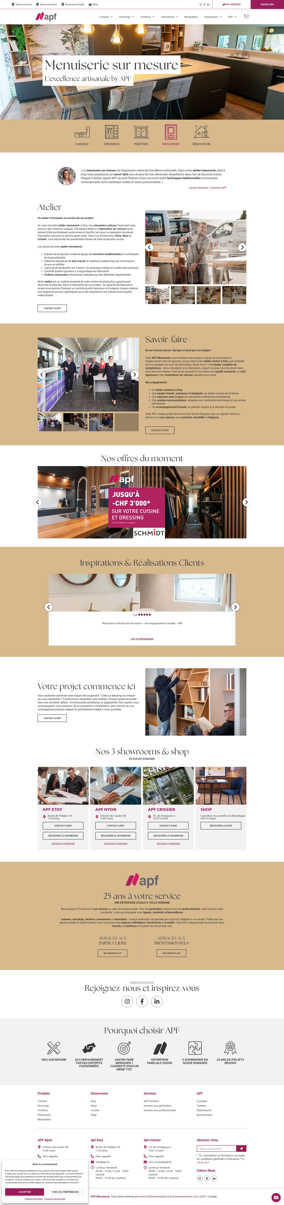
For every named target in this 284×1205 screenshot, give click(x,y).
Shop (94, 1114)
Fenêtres (141, 144)
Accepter (25, 1192)
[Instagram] (201, 4)
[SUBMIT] (242, 1148)
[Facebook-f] (204, 4)
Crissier (95, 1110)
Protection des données (54, 1199)
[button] (149, 247)
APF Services (151, 1100)
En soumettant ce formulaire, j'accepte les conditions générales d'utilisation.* (221, 1159)
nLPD (202, 1196)
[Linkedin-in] (208, 4)
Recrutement (204, 1114)
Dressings (111, 144)
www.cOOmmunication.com (155, 1196)
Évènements (204, 1110)
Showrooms (211, 16)
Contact (201, 1105)
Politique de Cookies (34, 1199)
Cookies (212, 1196)
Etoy (93, 1100)
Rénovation (191, 16)
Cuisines (81, 144)
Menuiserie (171, 144)
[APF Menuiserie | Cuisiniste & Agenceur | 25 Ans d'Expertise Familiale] (46, 16)
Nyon (94, 1105)
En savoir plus (112, 953)
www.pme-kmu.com (186, 1196)
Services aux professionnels (160, 1110)
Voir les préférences (65, 1192)
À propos (202, 1100)
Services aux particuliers (158, 1105)
